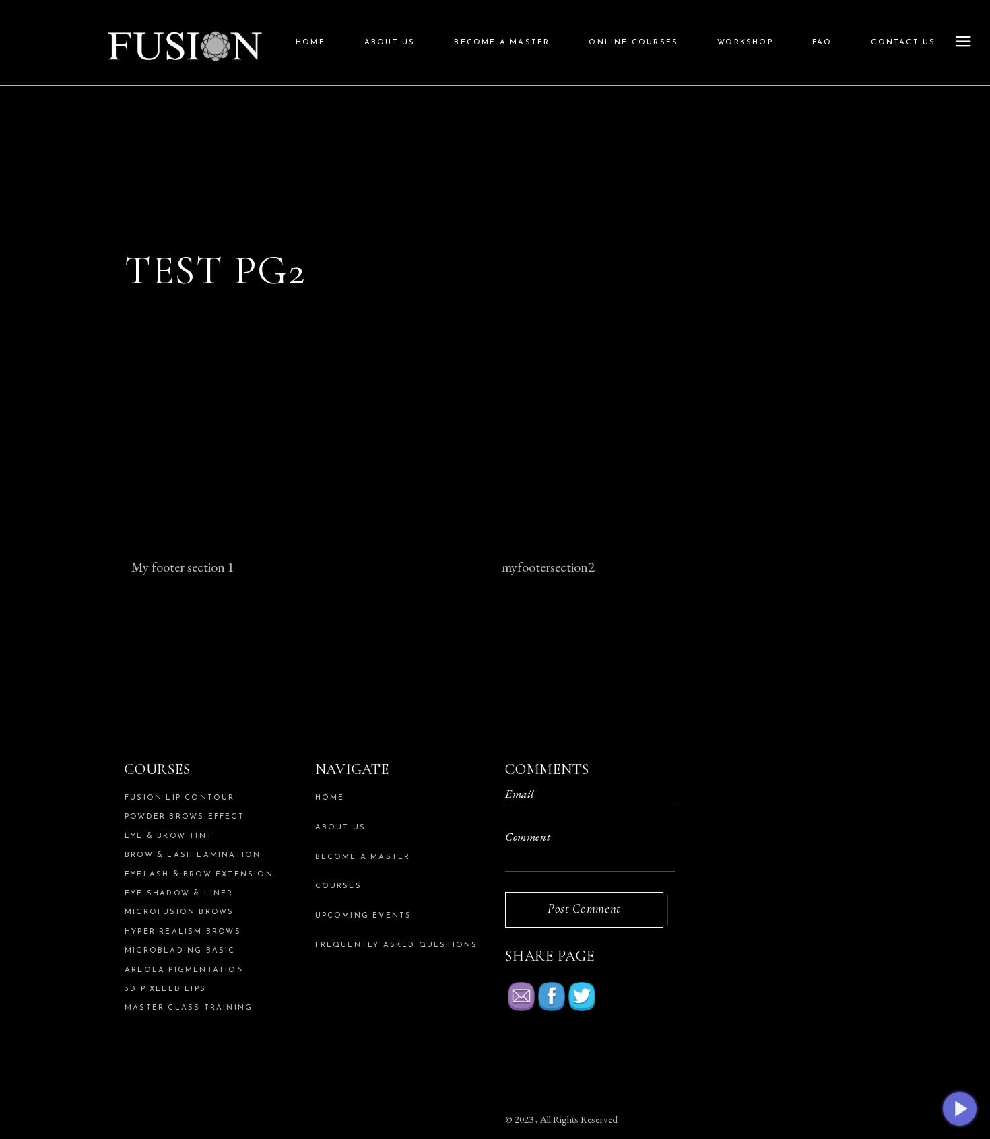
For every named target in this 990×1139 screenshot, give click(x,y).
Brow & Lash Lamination (193, 855)
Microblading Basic (180, 951)
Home (330, 798)
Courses (338, 886)
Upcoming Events (363, 916)
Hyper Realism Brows (183, 932)
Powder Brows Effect (184, 817)
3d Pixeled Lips (165, 989)
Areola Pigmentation (184, 970)
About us (340, 827)
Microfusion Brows (179, 912)
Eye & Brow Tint (169, 836)
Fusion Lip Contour (180, 798)
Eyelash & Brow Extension (199, 874)
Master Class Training (189, 1008)
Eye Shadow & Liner (179, 893)
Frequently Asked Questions (396, 945)
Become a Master (363, 857)
